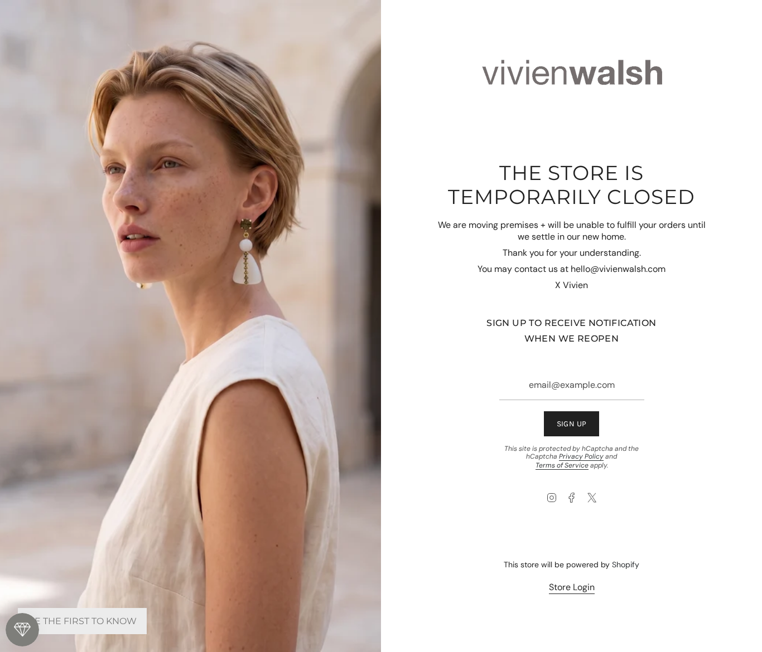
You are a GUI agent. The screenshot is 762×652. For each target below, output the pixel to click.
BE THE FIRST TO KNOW (82, 621)
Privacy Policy (581, 456)
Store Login (572, 587)
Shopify (625, 564)
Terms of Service (562, 465)
